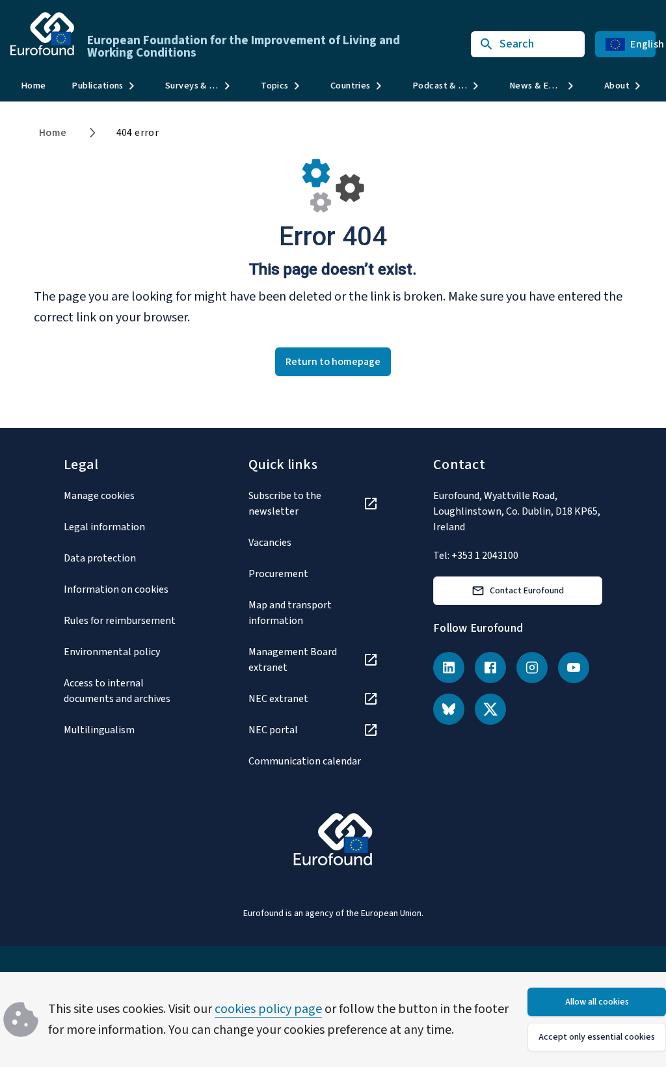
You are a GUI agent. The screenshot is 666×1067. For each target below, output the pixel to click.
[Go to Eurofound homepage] (42, 33)
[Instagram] (532, 667)
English (643, 44)
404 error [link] (137, 133)
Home (33, 85)
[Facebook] (490, 667)
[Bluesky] (448, 709)
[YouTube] (573, 667)
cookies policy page (268, 1009)
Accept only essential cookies (597, 1037)
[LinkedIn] (448, 667)
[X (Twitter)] (490, 709)
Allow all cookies (597, 1001)
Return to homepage (333, 362)
